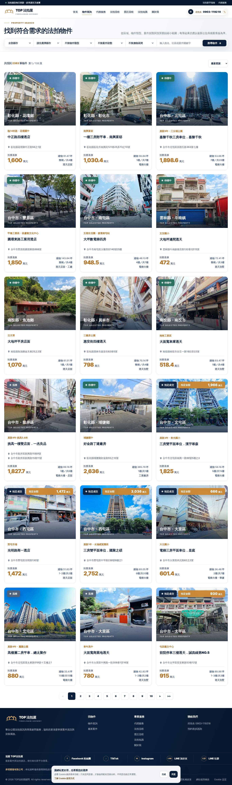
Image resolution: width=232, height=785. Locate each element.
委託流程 (128, 11)
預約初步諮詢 (195, 728)
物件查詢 (87, 11)
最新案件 (92, 728)
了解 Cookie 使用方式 (64, 778)
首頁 (75, 11)
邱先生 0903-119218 (199, 723)
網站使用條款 (202, 779)
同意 (174, 774)
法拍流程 (115, 11)
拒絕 (164, 774)
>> (169, 696)
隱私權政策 (185, 779)
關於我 (155, 11)
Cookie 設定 (220, 779)
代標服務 (222, 2)
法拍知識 (142, 11)
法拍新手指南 (209, 2)
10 (151, 696)
